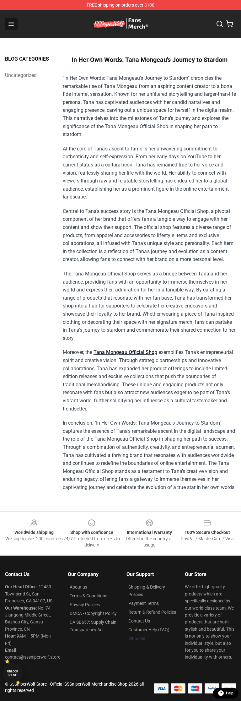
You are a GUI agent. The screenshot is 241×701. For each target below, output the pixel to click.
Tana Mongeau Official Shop (125, 352)
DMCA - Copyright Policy (93, 613)
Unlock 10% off (12, 673)
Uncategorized (21, 75)
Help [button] (229, 693)
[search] (219, 24)
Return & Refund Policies (152, 612)
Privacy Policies (85, 604)
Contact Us (139, 620)
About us (78, 587)
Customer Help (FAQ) (148, 629)
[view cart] (229, 24)
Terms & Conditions (88, 595)
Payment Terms (143, 603)
